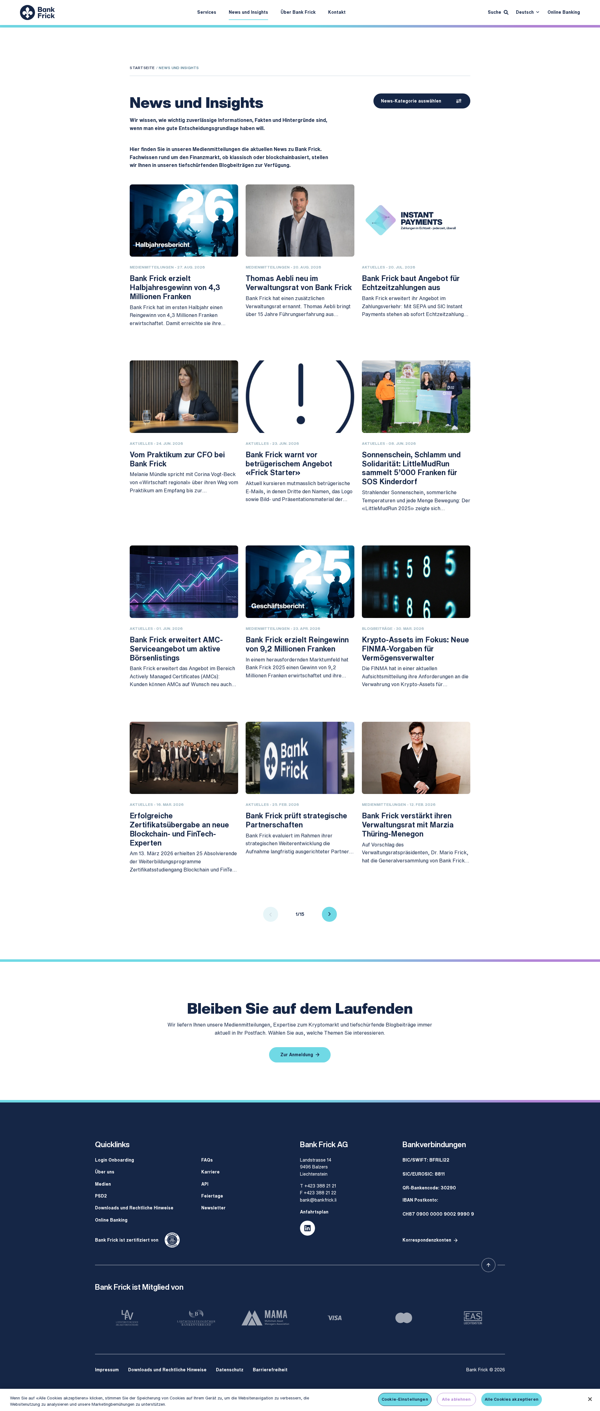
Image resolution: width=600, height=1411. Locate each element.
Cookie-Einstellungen (405, 1399)
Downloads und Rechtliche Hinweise (134, 1207)
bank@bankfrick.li (318, 1200)
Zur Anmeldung (296, 1054)
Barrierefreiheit (270, 1369)
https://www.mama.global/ (265, 1318)
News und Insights (248, 12)
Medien (103, 1184)
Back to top (488, 1265)
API (204, 1184)
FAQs (207, 1160)
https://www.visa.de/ (334, 1318)
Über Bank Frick (298, 12)
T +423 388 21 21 (318, 1186)
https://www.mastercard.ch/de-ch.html (404, 1318)
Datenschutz (229, 1369)
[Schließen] (590, 1399)
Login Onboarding (114, 1160)
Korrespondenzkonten (426, 1240)
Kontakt (337, 12)
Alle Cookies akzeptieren (511, 1399)
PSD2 (101, 1196)
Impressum (107, 1369)
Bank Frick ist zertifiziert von (126, 1240)
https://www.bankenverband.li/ (196, 1318)
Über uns (104, 1171)
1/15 (300, 914)
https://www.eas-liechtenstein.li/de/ (473, 1318)
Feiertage (212, 1196)
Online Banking (564, 12)
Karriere (210, 1171)
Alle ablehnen (456, 1399)
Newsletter (213, 1207)
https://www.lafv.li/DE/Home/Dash (127, 1318)
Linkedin (307, 1228)
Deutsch (525, 12)
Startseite (142, 67)
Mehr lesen (142, 339)
